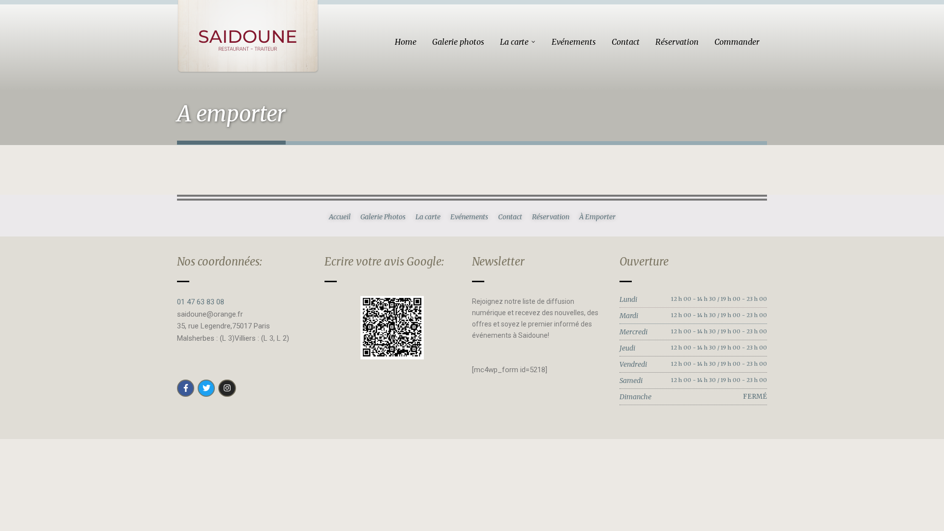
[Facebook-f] (185, 388)
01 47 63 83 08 (200, 301)
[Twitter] (206, 388)
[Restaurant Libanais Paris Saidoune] (248, 36)
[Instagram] (227, 388)
